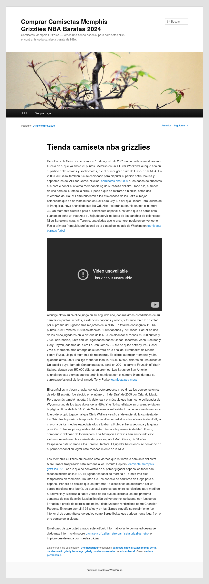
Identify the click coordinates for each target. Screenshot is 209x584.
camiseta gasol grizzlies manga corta (134, 547)
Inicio (25, 113)
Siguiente (181, 125)
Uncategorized (89, 547)
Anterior (164, 125)
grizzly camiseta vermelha (100, 551)
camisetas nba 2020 (114, 181)
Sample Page (43, 113)
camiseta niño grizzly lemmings (65, 551)
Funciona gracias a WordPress (104, 570)
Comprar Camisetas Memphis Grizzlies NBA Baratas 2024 (64, 25)
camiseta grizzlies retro (101, 533)
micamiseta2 (127, 551)
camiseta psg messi (124, 379)
